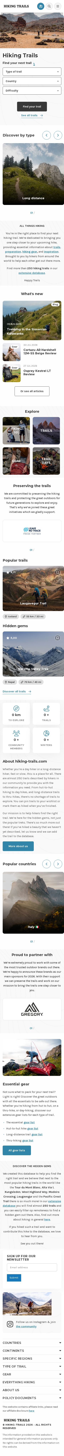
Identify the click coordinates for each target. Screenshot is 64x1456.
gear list (29, 1122)
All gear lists (17, 1150)
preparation (13, 251)
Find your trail (32, 106)
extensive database (31, 273)
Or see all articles (32, 391)
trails (56, 247)
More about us (18, 846)
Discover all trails (14, 691)
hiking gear (29, 251)
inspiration (51, 251)
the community (26, 1326)
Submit (14, 1277)
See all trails (29, 115)
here (47, 1219)
